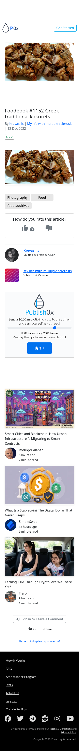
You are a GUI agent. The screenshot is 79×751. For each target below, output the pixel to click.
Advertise (12, 693)
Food (42, 197)
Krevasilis (16, 123)
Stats (9, 685)
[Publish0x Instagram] (58, 718)
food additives (18, 205)
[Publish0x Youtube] (70, 718)
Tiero (23, 593)
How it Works (16, 660)
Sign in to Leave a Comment (41, 619)
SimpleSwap (28, 521)
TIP (42, 348)
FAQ (9, 668)
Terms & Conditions (61, 728)
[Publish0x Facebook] (8, 718)
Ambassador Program (21, 677)
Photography (17, 197)
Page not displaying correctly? (39, 641)
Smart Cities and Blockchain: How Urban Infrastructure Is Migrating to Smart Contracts (36, 439)
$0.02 (9, 137)
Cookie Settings (17, 709)
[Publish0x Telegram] (33, 718)
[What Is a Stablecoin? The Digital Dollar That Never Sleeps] (39, 485)
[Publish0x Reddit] (45, 718)
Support (11, 701)
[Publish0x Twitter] (21, 718)
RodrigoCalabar (31, 450)
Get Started (65, 28)
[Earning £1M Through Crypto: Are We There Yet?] (39, 556)
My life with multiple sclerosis (49, 123)
